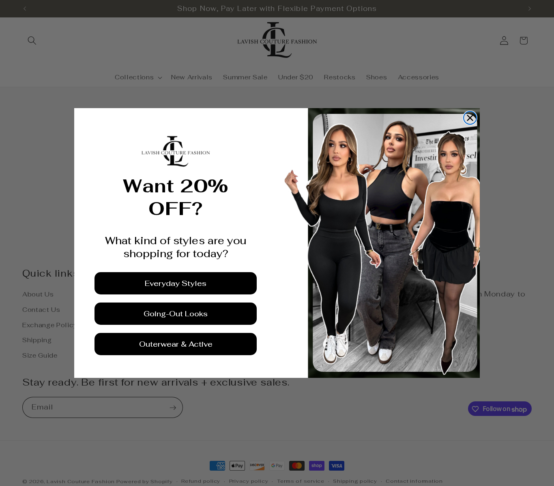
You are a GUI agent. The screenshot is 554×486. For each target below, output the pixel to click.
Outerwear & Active (176, 344)
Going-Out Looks (176, 313)
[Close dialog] (470, 117)
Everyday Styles (175, 283)
